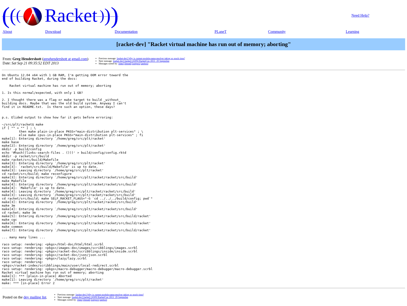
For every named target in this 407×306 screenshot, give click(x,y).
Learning (352, 32)
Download (53, 32)
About (7, 32)
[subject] (136, 63)
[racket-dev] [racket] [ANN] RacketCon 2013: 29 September (141, 61)
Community (277, 32)
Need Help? (360, 15)
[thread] (127, 63)
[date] (121, 63)
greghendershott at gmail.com (65, 59)
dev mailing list (35, 297)
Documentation (126, 32)
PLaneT (221, 32)
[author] (144, 63)
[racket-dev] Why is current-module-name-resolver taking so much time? (151, 58)
